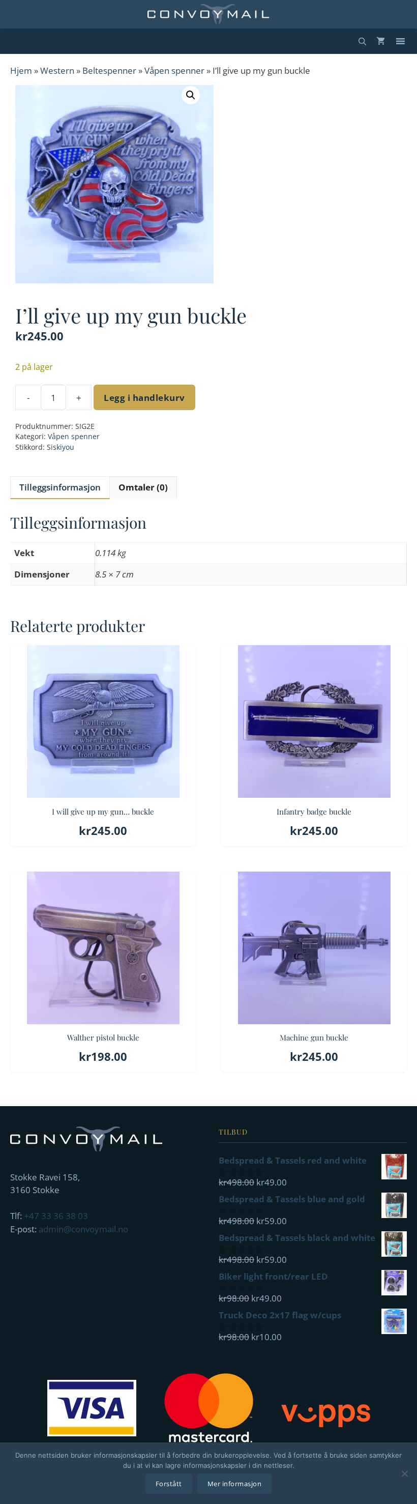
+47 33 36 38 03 (56, 1216)
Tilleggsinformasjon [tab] (60, 487)
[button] (191, 95)
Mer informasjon (234, 1483)
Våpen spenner (174, 70)
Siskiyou (60, 447)
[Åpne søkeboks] (362, 41)
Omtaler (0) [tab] (143, 487)
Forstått (169, 1483)
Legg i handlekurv (144, 397)
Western (57, 70)
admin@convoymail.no (83, 1229)
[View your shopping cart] (380, 41)
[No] (404, 1473)
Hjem (21, 70)
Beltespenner (109, 70)
